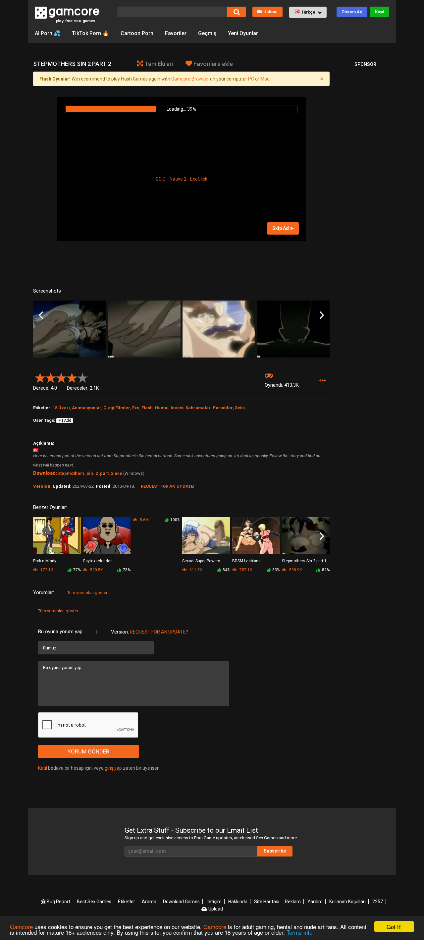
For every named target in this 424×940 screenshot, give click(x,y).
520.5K (96, 570)
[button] (308, 12)
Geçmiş (207, 33)
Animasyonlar (86, 407)
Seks (240, 407)
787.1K (245, 570)
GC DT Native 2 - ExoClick (181, 179)
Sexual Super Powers (201, 561)
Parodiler (223, 407)
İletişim (214, 901)
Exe (135, 407)
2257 (377, 901)
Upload (270, 11)
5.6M (144, 520)
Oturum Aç (352, 11)
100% (175, 520)
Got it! (394, 926)
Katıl (42, 768)
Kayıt (379, 11)
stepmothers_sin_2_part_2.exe (90, 473)
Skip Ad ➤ (283, 228)
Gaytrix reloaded (98, 561)
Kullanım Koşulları (347, 901)
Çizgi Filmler (116, 407)
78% (127, 570)
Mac (264, 79)
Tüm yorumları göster (87, 592)
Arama (149, 901)
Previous (41, 315)
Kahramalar (198, 407)
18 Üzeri (61, 407)
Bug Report (58, 901)
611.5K (195, 570)
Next (322, 315)
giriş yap (113, 768)
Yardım (315, 901)
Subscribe (275, 851)
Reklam (293, 901)
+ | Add (65, 420)
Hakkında (237, 901)
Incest (177, 407)
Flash (147, 407)
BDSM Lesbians (246, 561)
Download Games (181, 901)
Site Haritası (266, 901)
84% (226, 570)
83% (276, 570)
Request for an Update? (159, 632)
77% (77, 570)
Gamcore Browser (190, 79)
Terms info (299, 932)
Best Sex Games (94, 901)
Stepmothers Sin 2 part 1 (304, 561)
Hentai (162, 407)
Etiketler (126, 901)
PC (251, 79)
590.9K (295, 570)
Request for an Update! (167, 486)
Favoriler (175, 33)
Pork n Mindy (44, 561)
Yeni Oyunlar (243, 33)
